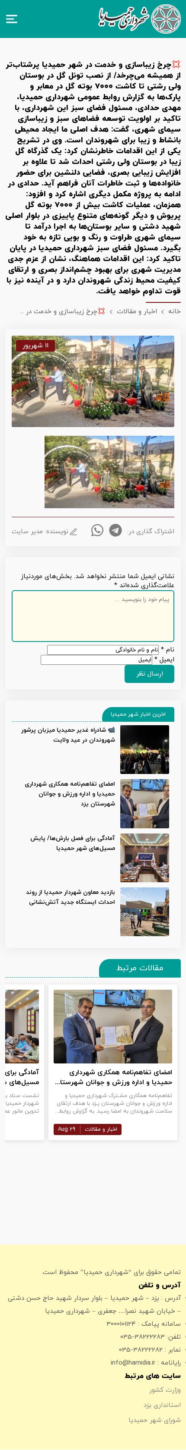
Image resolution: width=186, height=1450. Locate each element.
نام (167, 649)
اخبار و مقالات (101, 1129)
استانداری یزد (162, 1405)
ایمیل (164, 659)
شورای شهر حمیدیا (154, 1420)
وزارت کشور (165, 1390)
